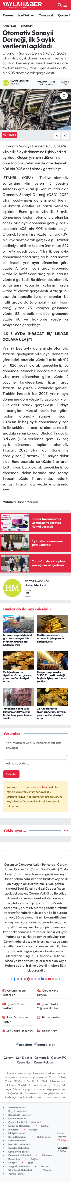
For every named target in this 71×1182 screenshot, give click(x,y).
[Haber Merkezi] (12, 587)
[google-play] (45, 1045)
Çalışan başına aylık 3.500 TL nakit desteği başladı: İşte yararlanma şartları (51, 676)
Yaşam (47, 1169)
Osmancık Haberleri (19, 1155)
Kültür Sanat (44, 1136)
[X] (21, 979)
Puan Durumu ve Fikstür (15, 1019)
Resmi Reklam (44, 1062)
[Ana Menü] (65, 5)
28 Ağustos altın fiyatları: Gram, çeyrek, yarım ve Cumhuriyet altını (51, 713)
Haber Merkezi (35, 585)
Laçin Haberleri (17, 1140)
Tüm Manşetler (51, 1017)
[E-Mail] (28, 593)
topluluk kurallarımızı (39, 787)
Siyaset (12, 1162)
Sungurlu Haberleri (19, 1166)
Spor (30, 1162)
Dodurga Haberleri (19, 1125)
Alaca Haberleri (17, 1107)
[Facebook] (14, 979)
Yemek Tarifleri (16, 1173)
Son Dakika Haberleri (19, 1031)
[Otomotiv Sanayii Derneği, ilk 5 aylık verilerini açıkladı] (35, 109)
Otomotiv (46, 1155)
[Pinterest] (28, 979)
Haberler (9, 25)
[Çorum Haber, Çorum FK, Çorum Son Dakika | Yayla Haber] (22, 5)
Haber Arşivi (49, 1031)
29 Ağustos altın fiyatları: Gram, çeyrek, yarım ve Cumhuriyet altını (17, 676)
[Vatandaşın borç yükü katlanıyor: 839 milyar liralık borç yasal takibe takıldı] (18, 697)
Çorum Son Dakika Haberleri (24, 1122)
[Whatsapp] (56, 979)
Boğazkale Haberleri (19, 1114)
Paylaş (11, 134)
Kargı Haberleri (17, 1136)
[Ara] (60, 5)
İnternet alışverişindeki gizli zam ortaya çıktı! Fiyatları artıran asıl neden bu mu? (17, 640)
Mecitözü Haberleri (19, 1144)
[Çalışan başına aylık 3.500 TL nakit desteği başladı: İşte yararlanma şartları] (52, 660)
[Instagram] (35, 979)
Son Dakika (25, 15)
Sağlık (34, 1158)
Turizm (44, 1166)
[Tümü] (66, 830)
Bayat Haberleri (17, 1111)
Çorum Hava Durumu (47, 992)
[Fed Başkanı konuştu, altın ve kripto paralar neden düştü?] (52, 623)
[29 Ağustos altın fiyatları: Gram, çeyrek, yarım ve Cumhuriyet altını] (18, 660)
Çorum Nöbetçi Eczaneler (14, 992)
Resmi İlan (24, 1062)
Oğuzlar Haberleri (18, 1147)
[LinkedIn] (42, 979)
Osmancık (46, 15)
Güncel (33, 1129)
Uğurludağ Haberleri (20, 1169)
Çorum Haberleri (17, 1118)
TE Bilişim (62, 1140)
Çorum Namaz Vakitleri (14, 1006)
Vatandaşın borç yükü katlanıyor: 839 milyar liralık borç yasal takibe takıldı (17, 713)
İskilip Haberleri (17, 1133)
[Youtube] (49, 979)
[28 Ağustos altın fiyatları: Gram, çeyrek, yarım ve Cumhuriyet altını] (52, 697)
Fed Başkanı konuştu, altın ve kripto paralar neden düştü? (50, 638)
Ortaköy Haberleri (18, 1151)
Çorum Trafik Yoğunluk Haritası (48, 1006)
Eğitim (44, 1125)
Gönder (11, 774)
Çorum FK (58, 1057)
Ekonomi (27, 25)
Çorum (8, 15)
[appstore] (24, 1045)
